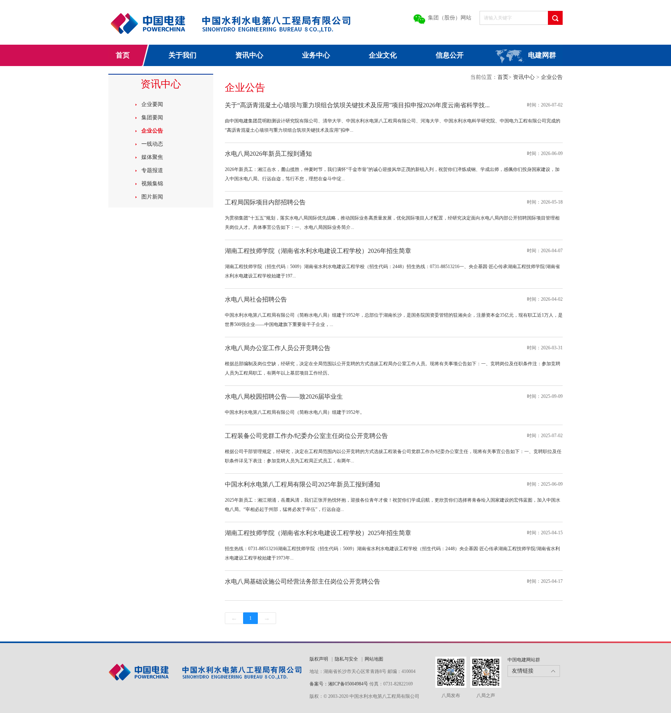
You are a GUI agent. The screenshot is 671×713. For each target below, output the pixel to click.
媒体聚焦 (152, 157)
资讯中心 (249, 55)
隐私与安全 (346, 659)
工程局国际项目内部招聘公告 (265, 202)
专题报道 (152, 170)
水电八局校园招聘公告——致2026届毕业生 (284, 396)
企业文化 (383, 55)
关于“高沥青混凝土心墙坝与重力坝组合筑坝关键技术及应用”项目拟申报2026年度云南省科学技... (357, 105)
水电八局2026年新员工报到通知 (268, 153)
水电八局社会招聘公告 (256, 299)
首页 (123, 55)
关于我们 (182, 55)
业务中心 (316, 55)
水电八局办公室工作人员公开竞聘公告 (277, 348)
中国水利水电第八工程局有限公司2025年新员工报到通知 (302, 484)
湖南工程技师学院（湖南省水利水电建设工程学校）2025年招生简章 (318, 533)
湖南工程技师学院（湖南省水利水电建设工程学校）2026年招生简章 (318, 251)
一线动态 (152, 144)
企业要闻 (152, 104)
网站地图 (374, 659)
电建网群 (542, 55)
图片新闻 (152, 197)
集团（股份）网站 (449, 18)
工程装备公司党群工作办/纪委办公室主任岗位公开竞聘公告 (306, 435)
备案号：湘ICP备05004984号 (338, 684)
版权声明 (318, 659)
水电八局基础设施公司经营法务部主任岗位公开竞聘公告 (302, 581)
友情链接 (523, 671)
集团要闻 (152, 117)
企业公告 (152, 131)
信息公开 (450, 55)
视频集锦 (152, 184)
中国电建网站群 (524, 659)
